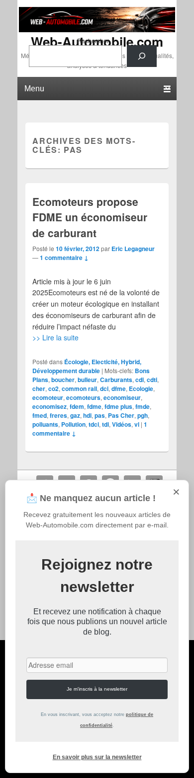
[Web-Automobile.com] (97, 29)
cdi (139, 379)
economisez (49, 406)
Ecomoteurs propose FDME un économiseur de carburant (89, 217)
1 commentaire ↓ (64, 257)
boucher (63, 379)
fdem (77, 406)
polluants (45, 424)
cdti (152, 379)
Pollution (73, 424)
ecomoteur (47, 397)
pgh (142, 415)
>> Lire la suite (55, 337)
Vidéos (121, 424)
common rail (79, 388)
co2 (53, 388)
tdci (94, 424)
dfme (118, 388)
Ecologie (141, 388)
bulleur (87, 379)
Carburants (116, 379)
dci (104, 388)
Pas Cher (121, 415)
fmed (39, 415)
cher (38, 388)
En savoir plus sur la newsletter (97, 757)
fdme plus (118, 406)
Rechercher (93, 40)
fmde (142, 406)
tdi (105, 424)
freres (58, 415)
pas (100, 415)
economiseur (122, 397)
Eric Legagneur (133, 248)
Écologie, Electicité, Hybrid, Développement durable (86, 366)
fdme (94, 406)
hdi (87, 415)
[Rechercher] (142, 56)
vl (136, 424)
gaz (75, 415)
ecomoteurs (83, 397)
